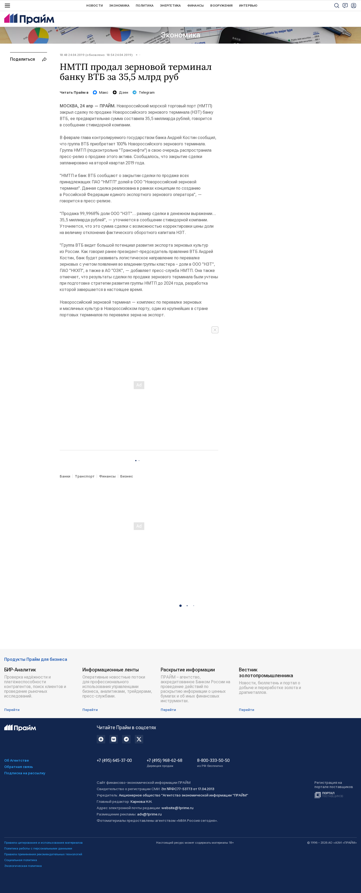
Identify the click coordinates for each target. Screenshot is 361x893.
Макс (103, 92)
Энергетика (170, 5)
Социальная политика (20, 860)
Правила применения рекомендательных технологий (43, 854)
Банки (65, 476)
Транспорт (85, 476)
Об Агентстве (16, 760)
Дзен (123, 92)
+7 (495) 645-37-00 (114, 760)
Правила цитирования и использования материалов (43, 842)
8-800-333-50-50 (213, 763)
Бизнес (126, 476)
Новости (94, 5)
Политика (145, 5)
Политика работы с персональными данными (38, 848)
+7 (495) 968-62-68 (164, 763)
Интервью (248, 5)
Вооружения (221, 5)
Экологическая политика (23, 866)
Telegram (147, 92)
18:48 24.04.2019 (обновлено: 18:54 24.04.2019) (96, 55)
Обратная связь (18, 767)
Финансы (195, 5)
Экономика (119, 5)
